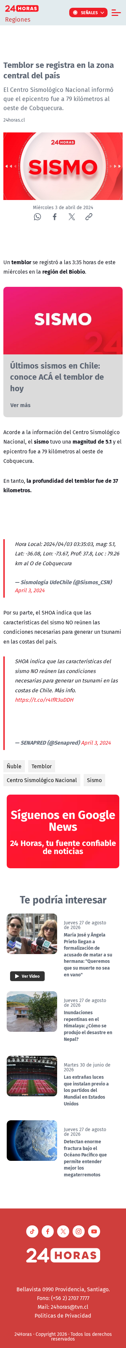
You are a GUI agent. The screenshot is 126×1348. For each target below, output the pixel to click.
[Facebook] (54, 217)
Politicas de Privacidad (63, 1316)
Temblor (42, 766)
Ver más (20, 405)
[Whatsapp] (37, 217)
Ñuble (14, 766)
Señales (89, 12)
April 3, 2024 (30, 590)
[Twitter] (72, 217)
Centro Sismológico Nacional (42, 780)
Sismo (94, 780)
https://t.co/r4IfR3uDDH (44, 700)
